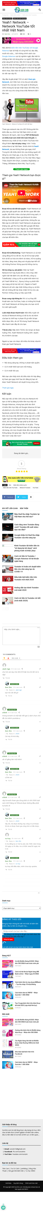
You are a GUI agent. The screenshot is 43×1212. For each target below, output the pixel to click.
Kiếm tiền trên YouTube (10, 487)
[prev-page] (3, 608)
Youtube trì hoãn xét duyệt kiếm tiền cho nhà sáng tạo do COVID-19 (27, 569)
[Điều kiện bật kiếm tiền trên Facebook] (7, 1054)
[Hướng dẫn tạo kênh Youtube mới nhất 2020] (7, 590)
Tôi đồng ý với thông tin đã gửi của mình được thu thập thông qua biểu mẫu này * (21, 935)
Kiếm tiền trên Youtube (29, 15)
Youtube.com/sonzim (20, 1154)
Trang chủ (5, 15)
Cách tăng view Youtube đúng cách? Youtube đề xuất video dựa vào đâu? (26, 527)
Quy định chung (18, 1183)
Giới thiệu (8, 1183)
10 (30, 34)
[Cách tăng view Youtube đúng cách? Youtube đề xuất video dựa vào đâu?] (7, 527)
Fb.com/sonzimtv (19, 1152)
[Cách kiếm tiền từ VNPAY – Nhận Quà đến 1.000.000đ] (7, 995)
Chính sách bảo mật (31, 1183)
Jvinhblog (24, 1168)
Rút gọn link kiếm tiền (16, 1171)
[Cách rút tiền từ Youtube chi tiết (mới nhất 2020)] (7, 600)
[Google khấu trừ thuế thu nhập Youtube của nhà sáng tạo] (7, 537)
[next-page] (7, 608)
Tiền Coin (5, 1168)
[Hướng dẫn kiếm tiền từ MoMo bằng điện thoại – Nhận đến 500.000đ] (7, 1033)
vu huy (18, 864)
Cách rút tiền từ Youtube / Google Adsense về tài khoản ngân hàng (26, 558)
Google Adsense (8, 56)
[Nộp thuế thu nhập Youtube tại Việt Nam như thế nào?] (7, 516)
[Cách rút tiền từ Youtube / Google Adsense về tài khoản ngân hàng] (7, 558)
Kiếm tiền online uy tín (20, 485)
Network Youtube (25, 487)
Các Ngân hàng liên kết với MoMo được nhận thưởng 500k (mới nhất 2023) (27, 1043)
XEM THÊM (24, 508)
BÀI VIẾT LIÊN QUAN (10, 508)
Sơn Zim (7, 34)
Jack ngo (19, 690)
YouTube (35, 487)
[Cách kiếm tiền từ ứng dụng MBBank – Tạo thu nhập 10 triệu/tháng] (7, 985)
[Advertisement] (21, 1092)
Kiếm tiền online (15, 15)
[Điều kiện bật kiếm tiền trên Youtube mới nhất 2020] (7, 579)
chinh (4, 713)
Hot (10, 485)
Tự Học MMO (30, 1171)
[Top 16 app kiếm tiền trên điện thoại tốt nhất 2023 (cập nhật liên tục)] (7, 1006)
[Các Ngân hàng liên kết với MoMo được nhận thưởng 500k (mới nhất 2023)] (7, 1043)
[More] (31, 497)
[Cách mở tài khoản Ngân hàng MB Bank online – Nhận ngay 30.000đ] (7, 974)
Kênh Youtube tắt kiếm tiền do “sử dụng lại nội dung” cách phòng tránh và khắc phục (26, 548)
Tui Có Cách (15, 1168)
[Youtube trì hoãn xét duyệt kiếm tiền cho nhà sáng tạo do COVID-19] (7, 569)
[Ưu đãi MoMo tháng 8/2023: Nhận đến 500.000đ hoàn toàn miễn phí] (7, 964)
